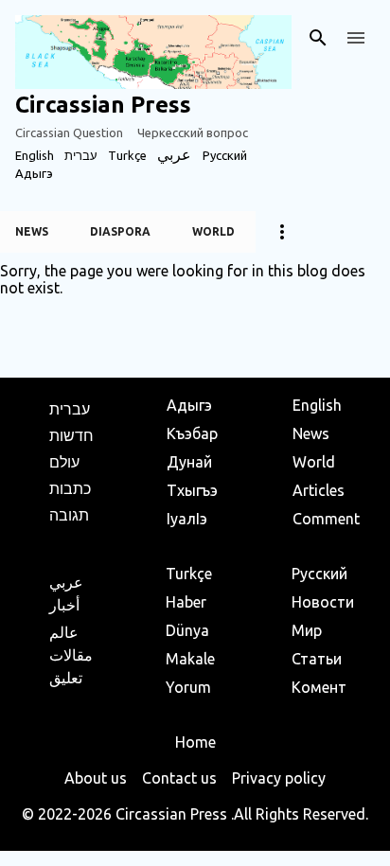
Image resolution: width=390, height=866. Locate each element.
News (31, 231)
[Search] (318, 38)
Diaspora (120, 231)
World (213, 231)
